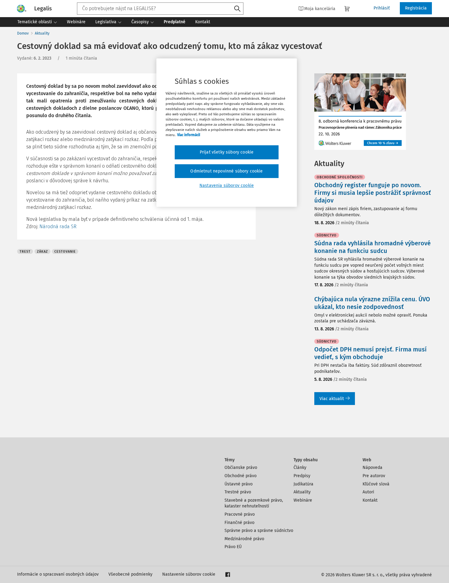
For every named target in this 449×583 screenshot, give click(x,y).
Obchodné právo (240, 475)
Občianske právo (240, 467)
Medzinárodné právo (244, 538)
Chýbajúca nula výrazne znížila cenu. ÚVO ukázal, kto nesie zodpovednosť (372, 302)
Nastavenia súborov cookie (226, 185)
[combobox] (160, 8)
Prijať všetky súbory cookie (227, 152)
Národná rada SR (57, 226)
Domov (23, 33)
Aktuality (42, 33)
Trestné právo (237, 492)
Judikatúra (303, 484)
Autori (368, 492)
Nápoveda (372, 467)
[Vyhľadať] (237, 9)
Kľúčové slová (376, 484)
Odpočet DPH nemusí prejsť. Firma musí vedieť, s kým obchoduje (370, 353)
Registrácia (416, 8)
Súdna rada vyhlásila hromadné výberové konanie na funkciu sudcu (372, 247)
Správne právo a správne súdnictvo (258, 530)
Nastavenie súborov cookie (188, 574)
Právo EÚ (233, 546)
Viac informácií (188, 135)
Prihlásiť (382, 8)
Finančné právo (239, 522)
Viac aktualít (331, 398)
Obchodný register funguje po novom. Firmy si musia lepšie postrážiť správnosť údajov (372, 192)
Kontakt (370, 500)
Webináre (303, 500)
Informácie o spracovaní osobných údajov (58, 574)
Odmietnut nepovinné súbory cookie (226, 171)
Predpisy (302, 475)
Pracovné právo (239, 514)
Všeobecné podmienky (130, 574)
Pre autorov (374, 475)
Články (300, 467)
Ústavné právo (238, 484)
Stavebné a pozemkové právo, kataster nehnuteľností (253, 503)
